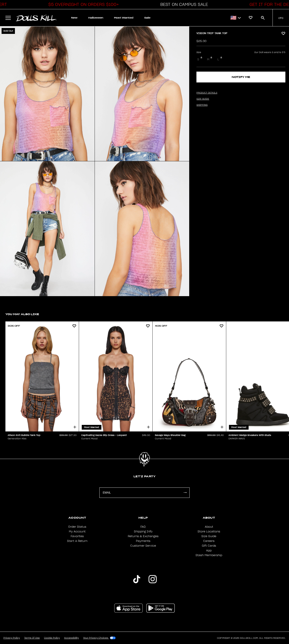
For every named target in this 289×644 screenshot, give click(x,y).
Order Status (77, 526)
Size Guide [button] (202, 99)
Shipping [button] (201, 105)
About (209, 526)
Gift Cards (209, 545)
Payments (143, 541)
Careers (208, 541)
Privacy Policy (11, 638)
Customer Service (143, 545)
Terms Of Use (32, 638)
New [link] (74, 17)
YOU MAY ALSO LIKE (22, 314)
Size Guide (208, 536)
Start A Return (77, 541)
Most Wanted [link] (123, 17)
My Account (77, 531)
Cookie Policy (52, 638)
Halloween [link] (95, 17)
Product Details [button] (206, 93)
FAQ (143, 526)
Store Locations (209, 531)
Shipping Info (143, 531)
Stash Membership (209, 555)
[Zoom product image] (47, 93)
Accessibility (71, 638)
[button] (82, 4)
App (209, 550)
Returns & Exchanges (143, 536)
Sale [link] (147, 17)
